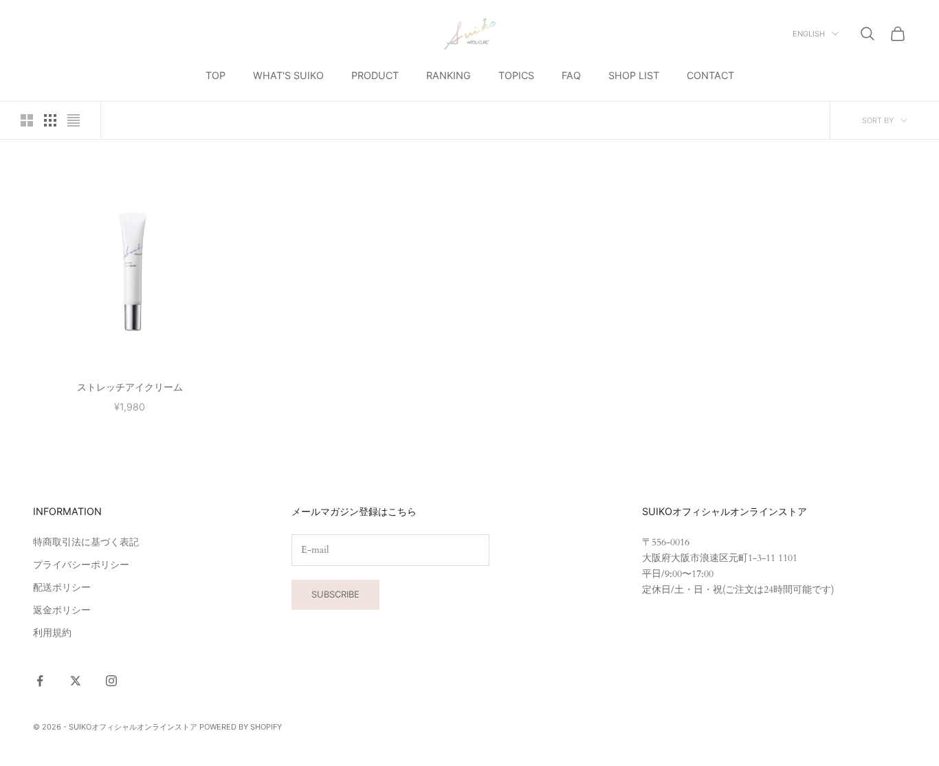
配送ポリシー (62, 587)
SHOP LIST (633, 75)
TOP (215, 75)
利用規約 (52, 632)
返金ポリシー (62, 610)
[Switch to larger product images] (27, 120)
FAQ (571, 75)
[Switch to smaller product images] (50, 120)
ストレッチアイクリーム (130, 387)
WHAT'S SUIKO (288, 75)
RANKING (448, 75)
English (809, 34)
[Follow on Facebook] (40, 681)
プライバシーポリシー (81, 564)
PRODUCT (375, 75)
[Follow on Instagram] (111, 681)
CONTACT (710, 75)
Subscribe (335, 594)
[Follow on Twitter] (75, 681)
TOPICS (516, 75)
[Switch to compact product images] (73, 120)
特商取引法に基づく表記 (86, 542)
